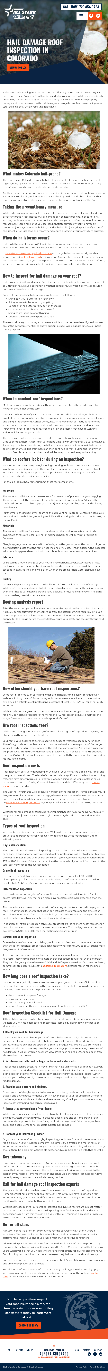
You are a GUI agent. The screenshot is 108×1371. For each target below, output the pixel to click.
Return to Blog (18, 67)
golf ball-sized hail (31, 257)
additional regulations (54, 966)
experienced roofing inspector (23, 802)
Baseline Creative (36, 1367)
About (30, 1350)
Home (9, 1350)
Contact (98, 1350)
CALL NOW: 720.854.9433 (81, 6)
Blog (77, 1350)
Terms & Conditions (97, 1367)
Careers (86, 1350)
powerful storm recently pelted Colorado (28, 253)
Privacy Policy (81, 1367)
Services (19, 1350)
